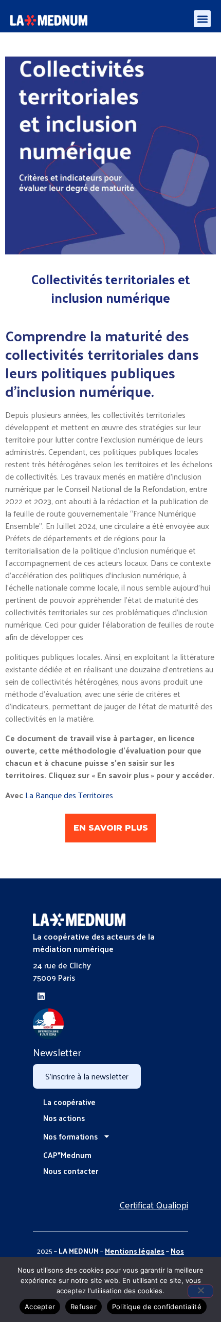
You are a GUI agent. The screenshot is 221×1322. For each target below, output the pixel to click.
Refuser (83, 1306)
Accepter (40, 1306)
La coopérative (69, 1102)
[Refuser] (200, 1291)
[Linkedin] (41, 996)
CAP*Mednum (67, 1155)
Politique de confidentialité (156, 1306)
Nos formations (70, 1136)
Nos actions (64, 1118)
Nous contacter (70, 1171)
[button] (202, 18)
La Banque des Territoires (69, 794)
